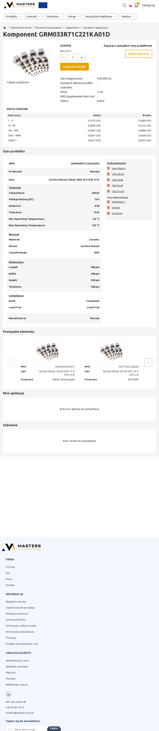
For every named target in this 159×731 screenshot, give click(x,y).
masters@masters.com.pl (20, 713)
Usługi (72, 16)
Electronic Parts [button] (21, 27)
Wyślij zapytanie (138, 53)
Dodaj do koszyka (74, 66)
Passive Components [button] (48, 27)
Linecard (32, 16)
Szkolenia (52, 16)
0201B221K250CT (65, 366)
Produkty (11, 16)
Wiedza (126, 16)
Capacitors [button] (72, 27)
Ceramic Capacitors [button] (95, 27)
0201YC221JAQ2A (128, 366)
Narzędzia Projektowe (98, 16)
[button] (5, 27)
